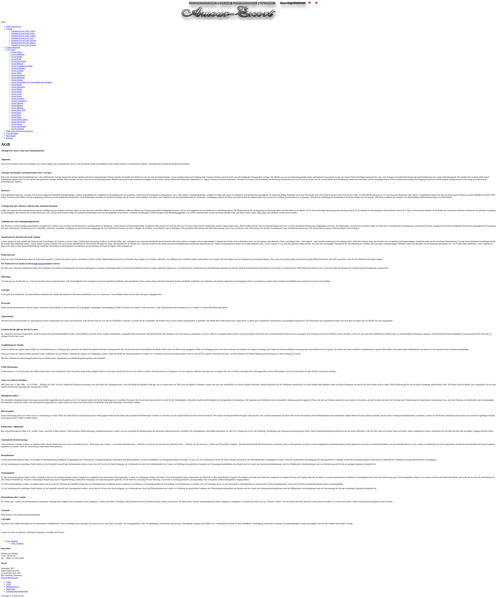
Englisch (19, 543)
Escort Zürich (17, 80)
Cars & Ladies (12, 133)
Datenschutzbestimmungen (17, 591)
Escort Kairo (16, 96)
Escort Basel (16, 84)
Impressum (39, 264)
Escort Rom (16, 117)
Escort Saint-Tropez (19, 119)
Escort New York (18, 110)
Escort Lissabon (17, 98)
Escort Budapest (18, 87)
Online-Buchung (13, 47)
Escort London (17, 71)
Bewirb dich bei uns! (9, 578)
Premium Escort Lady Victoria (23, 40)
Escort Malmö (17, 105)
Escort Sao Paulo (18, 122)
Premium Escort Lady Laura (23, 33)
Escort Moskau (17, 108)
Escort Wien (16, 73)
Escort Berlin (16, 57)
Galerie (9, 29)
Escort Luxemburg (19, 101)
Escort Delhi (16, 89)
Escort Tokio (16, 52)
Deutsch (14, 541)
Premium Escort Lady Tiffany (23, 43)
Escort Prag (16, 115)
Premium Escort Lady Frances (23, 45)
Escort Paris (16, 112)
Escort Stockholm (18, 126)
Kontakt (9, 138)
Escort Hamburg (18, 75)
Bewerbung (11, 136)
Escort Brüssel (17, 64)
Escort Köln (16, 59)
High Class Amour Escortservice (19, 131)
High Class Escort (13, 26)
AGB (8, 584)
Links (8, 582)
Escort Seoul (16, 124)
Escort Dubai (16, 91)
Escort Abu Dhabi (18, 61)
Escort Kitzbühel (18, 68)
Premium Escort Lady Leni (22, 38)
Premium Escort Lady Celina (23, 31)
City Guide (10, 50)
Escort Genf (16, 94)
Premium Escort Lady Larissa (23, 36)
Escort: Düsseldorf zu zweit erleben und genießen (31, 82)
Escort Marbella (17, 54)
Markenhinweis (12, 587)
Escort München (18, 77)
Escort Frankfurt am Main (21, 66)
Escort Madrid (17, 103)
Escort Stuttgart (17, 129)
